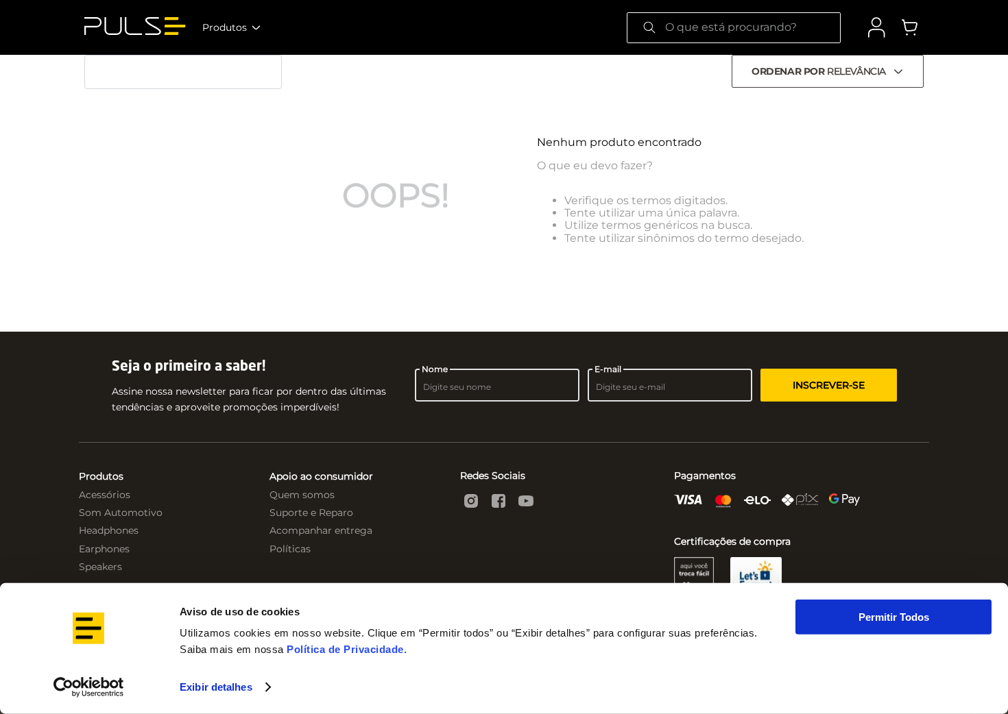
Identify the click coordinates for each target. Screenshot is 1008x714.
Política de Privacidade (345, 649)
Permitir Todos (894, 617)
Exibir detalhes (216, 687)
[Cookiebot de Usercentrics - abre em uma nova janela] (89, 687)
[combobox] (734, 27)
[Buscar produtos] (649, 27)
